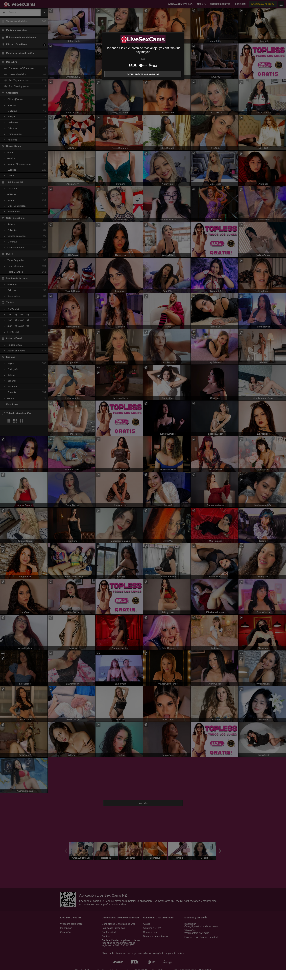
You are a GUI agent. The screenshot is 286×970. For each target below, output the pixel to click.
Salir (143, 59)
